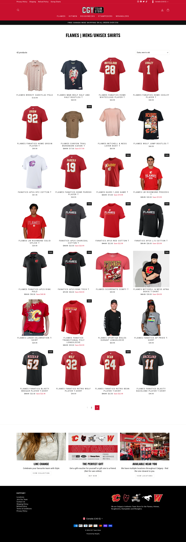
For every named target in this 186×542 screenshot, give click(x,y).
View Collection (41, 473)
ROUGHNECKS (87, 16)
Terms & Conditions (24, 509)
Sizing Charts (56, 2)
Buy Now (93, 476)
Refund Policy (43, 2)
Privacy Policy (22, 2)
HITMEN (73, 16)
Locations (20, 497)
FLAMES (61, 16)
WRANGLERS (122, 16)
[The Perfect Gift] (93, 446)
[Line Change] (41, 446)
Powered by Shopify (93, 534)
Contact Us (21, 502)
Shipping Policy (22, 504)
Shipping (32, 2)
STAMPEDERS (105, 16)
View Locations (145, 476)
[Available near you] (144, 446)
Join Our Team (22, 499)
